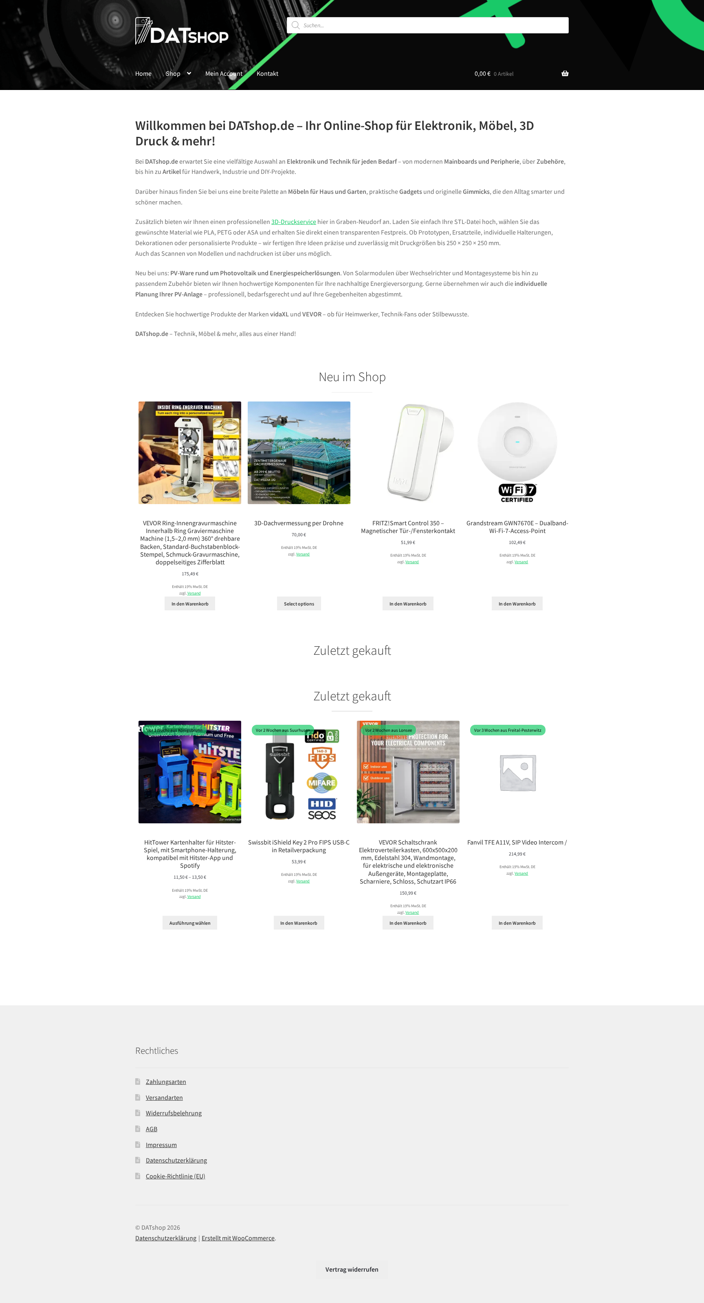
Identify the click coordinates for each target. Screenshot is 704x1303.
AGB (151, 1129)
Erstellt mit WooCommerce (238, 1238)
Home (143, 73)
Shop (173, 73)
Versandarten (164, 1097)
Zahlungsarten (166, 1081)
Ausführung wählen (190, 923)
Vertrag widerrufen (352, 1269)
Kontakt (267, 73)
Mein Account (223, 73)
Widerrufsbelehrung (174, 1113)
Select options (299, 604)
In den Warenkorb (190, 604)
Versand (194, 593)
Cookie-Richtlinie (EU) (175, 1176)
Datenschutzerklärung (176, 1160)
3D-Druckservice (293, 221)
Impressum (161, 1145)
